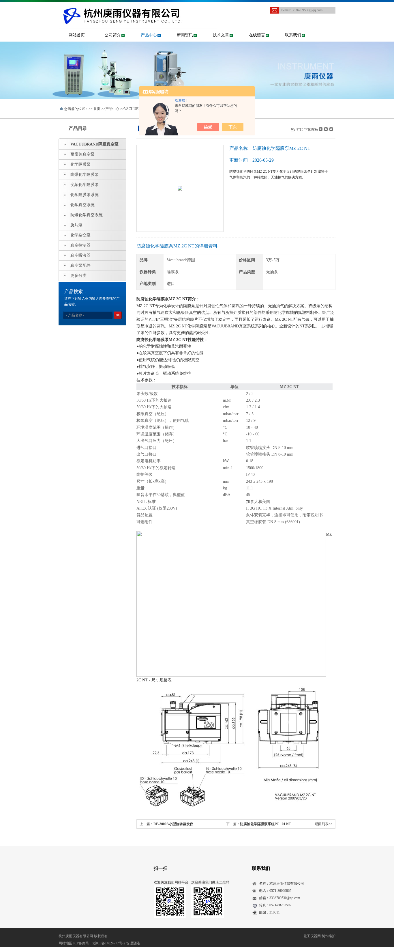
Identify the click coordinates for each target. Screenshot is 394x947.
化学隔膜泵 (80, 164)
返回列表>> (324, 824)
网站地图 (65, 943)
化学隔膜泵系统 (84, 195)
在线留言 (257, 35)
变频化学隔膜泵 (84, 184)
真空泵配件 (80, 265)
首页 (96, 109)
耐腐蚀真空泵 (82, 154)
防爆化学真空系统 (86, 215)
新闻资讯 (185, 35)
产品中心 (149, 35)
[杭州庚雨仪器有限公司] (138, 7)
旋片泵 (76, 225)
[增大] (330, 129)
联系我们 (293, 35)
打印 (300, 130)
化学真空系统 (82, 205)
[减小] (320, 129)
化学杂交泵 (80, 235)
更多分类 (78, 275)
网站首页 (77, 35)
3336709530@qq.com (307, 10)
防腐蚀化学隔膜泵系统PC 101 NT (265, 824)
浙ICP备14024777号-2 (109, 943)
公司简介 (113, 35)
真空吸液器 (80, 255)
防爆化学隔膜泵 (84, 174)
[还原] (325, 129)
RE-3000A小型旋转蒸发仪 (173, 824)
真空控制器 (80, 245)
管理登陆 (133, 943)
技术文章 (221, 35)
